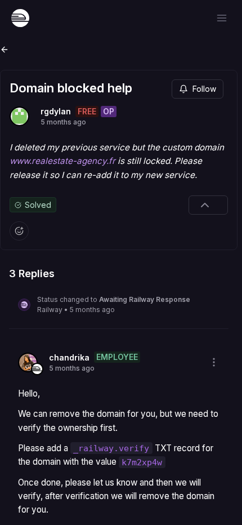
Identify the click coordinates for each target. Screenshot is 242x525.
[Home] (20, 18)
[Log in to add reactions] (19, 231)
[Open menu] (222, 18)
